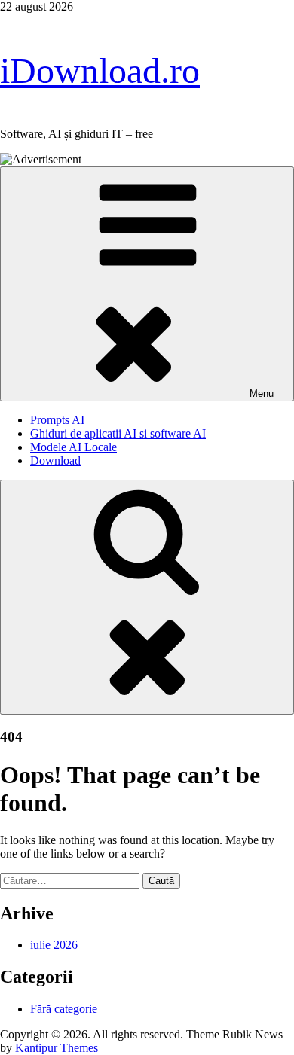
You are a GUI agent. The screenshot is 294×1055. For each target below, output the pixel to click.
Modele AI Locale (73, 447)
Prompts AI (57, 419)
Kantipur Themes (56, 1047)
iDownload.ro (100, 70)
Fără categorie (63, 1008)
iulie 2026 (54, 944)
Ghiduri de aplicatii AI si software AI (118, 433)
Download (55, 460)
